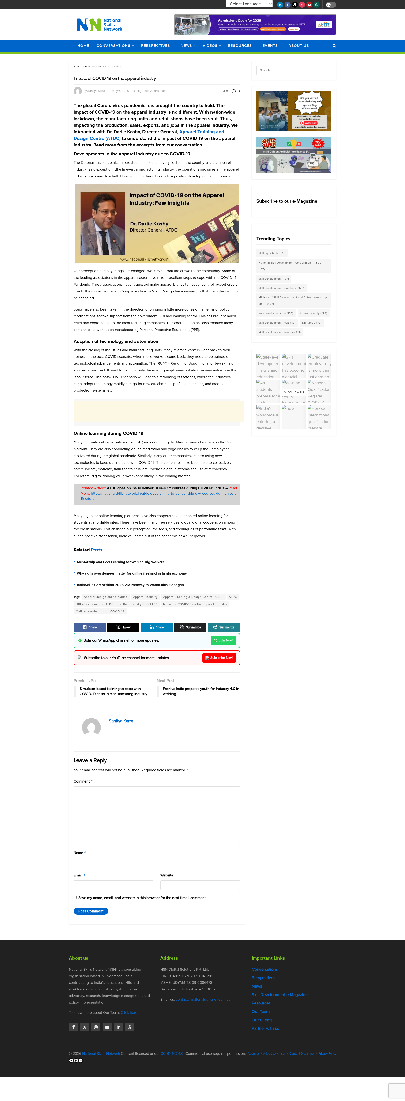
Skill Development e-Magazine (280, 995)
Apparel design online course (106, 597)
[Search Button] (334, 46)
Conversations (114, 45)
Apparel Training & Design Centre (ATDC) (193, 597)
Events (270, 45)
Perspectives (155, 45)
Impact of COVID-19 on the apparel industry (195, 604)
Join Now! (226, 640)
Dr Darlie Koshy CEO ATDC (138, 604)
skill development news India (281, 288)
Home (83, 45)
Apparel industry (145, 597)
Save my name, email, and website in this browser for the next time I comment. (142, 897)
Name (80, 852)
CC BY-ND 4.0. (172, 1053)
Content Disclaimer (302, 1053)
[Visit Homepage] (99, 24)
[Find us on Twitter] (295, 4)
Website (166, 875)
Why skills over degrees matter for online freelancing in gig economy (132, 573)
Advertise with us (274, 1053)
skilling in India (272, 253)
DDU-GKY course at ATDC (94, 604)
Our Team (261, 1011)
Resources (240, 45)
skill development (274, 279)
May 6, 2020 (120, 91)
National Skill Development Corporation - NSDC (290, 266)
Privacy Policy (327, 1053)
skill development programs (280, 332)
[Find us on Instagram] (302, 4)
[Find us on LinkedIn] (280, 4)
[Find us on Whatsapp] (317, 4)
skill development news (277, 323)
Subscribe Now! (221, 657)
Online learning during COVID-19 (100, 611)
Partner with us (265, 1028)
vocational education (276, 313)
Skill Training (113, 66)
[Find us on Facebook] (288, 4)
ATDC (233, 597)
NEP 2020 (312, 323)
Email (80, 875)
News (186, 45)
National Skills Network (101, 1053)
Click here (129, 1012)
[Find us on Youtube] (309, 4)
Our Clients (262, 1020)
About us (299, 45)
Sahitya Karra (96, 91)
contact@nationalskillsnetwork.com (204, 999)
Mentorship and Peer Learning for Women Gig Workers (120, 562)
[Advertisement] (159, 411)
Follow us (295, 392)
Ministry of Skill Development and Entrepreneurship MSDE (293, 301)
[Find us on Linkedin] (118, 1027)
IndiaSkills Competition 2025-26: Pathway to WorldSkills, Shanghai (131, 585)
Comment (83, 781)
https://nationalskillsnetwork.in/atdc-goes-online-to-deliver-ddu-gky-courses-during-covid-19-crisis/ (159, 496)
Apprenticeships (313, 313)
